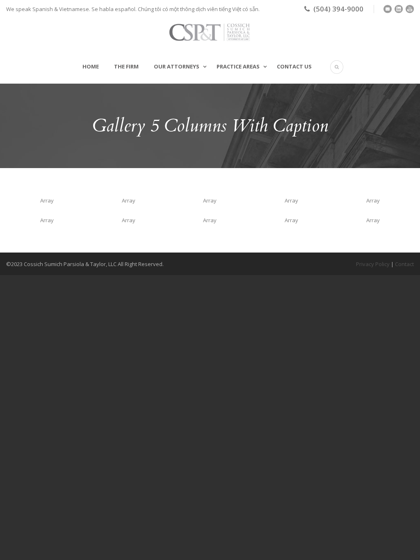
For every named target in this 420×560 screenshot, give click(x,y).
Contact (404, 264)
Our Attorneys (176, 66)
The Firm (126, 66)
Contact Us (294, 66)
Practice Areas (238, 66)
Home (90, 66)
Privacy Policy (373, 264)
